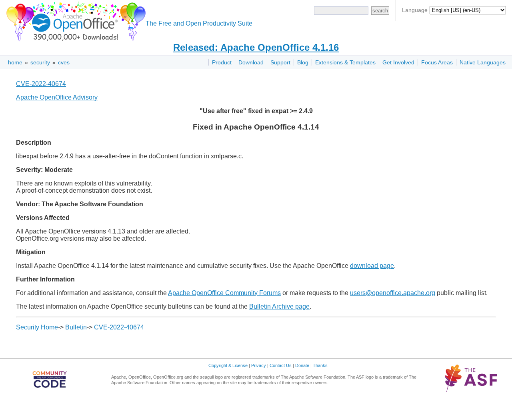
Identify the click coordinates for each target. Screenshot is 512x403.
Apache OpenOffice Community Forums (224, 292)
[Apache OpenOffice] (74, 20)
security (40, 62)
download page (372, 265)
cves (64, 62)
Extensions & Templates (345, 62)
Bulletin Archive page (279, 306)
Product (222, 62)
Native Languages (483, 62)
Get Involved (398, 62)
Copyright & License (228, 365)
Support (280, 62)
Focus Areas (437, 62)
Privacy (258, 365)
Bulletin (76, 327)
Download (251, 62)
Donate (302, 365)
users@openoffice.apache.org (392, 292)
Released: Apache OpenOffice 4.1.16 (256, 47)
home (15, 62)
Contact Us (281, 365)
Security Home (37, 327)
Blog (302, 62)
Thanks (320, 365)
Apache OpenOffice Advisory (57, 97)
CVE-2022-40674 (41, 83)
